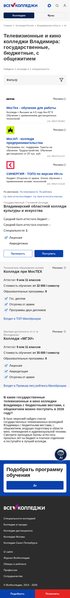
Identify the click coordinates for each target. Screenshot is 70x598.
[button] (57, 5)
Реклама (58, 98)
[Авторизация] (64, 5)
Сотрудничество (13, 576)
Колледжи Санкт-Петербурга (20, 542)
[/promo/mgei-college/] (35, 357)
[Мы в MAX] (49, 5)
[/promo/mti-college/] (35, 293)
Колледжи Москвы (14, 536)
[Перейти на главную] (21, 5)
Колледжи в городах (15, 524)
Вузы (51, 15)
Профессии (10, 570)
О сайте (8, 551)
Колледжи (19, 15)
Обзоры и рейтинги (15, 564)
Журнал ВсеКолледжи (17, 557)
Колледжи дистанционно (18, 530)
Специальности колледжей (19, 518)
